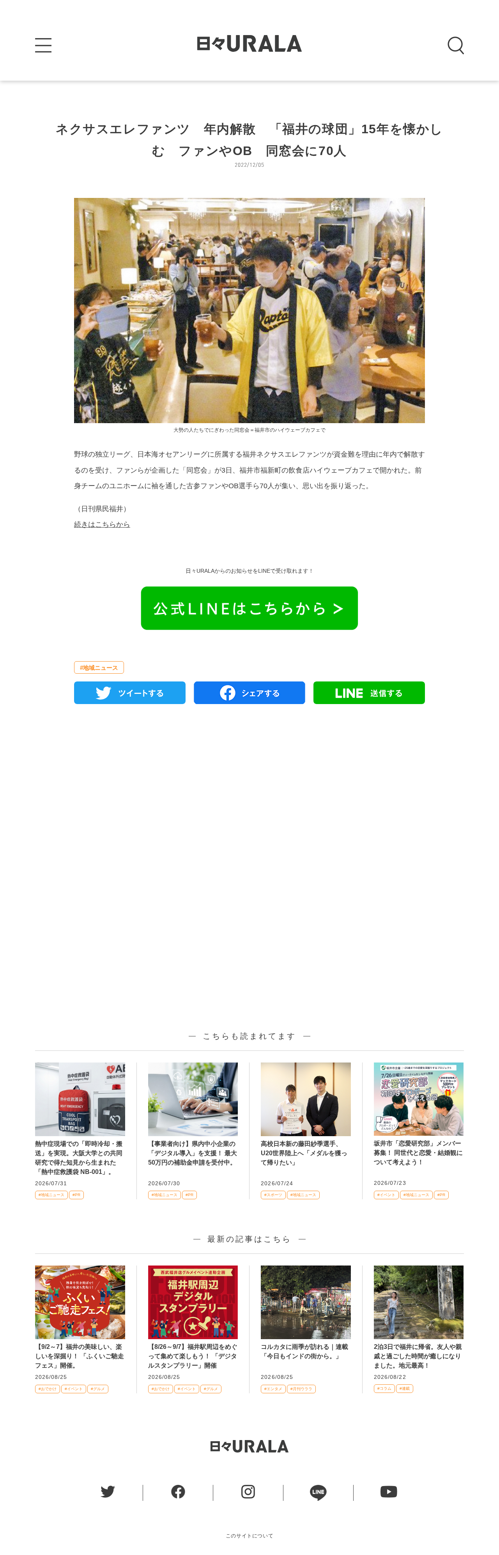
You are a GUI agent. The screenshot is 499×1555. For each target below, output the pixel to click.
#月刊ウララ (301, 1389)
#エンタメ (273, 1389)
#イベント (386, 1195)
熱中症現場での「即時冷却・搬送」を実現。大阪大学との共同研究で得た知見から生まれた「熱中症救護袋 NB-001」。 (78, 1157)
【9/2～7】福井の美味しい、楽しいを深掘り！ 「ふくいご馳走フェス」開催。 (79, 1356)
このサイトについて (250, 1536)
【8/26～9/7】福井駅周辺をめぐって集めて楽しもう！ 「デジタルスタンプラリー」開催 (192, 1356)
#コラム (384, 1388)
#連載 (405, 1388)
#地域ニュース (99, 667)
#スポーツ (273, 1195)
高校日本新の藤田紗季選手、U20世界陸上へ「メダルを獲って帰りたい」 (304, 1153)
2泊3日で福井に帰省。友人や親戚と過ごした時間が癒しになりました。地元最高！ (418, 1356)
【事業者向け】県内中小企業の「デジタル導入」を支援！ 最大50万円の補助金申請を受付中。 (192, 1153)
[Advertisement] (249, 799)
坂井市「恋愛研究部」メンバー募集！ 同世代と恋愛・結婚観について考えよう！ (418, 1152)
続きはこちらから (102, 524)
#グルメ (98, 1389)
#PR (76, 1195)
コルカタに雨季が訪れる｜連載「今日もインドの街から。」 (304, 1351)
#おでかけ (48, 1389)
